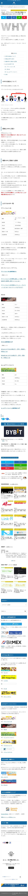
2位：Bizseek (4, 785)
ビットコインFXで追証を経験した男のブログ (15, 893)
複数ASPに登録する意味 (10, 61)
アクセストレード (8, 745)
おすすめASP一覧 (9, 64)
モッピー (6, 672)
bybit (3, 440)
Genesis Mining (4, 814)
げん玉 (5, 688)
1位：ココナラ (4, 777)
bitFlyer (2, 627)
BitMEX (3, 646)
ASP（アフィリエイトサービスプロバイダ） (10, 457)
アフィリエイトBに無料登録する (8, 271)
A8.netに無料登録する (6, 341)
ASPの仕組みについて (10, 56)
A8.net (7, 69)
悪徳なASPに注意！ (9, 58)
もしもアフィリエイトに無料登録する (10, 408)
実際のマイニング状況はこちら (8, 817)
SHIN (7, 551)
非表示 (15, 53)
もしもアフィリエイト (11, 71)
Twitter (14, 560)
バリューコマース (8, 752)
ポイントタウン (7, 696)
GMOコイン (4, 636)
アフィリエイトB (10, 66)
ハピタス (6, 680)
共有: (6, 74)
